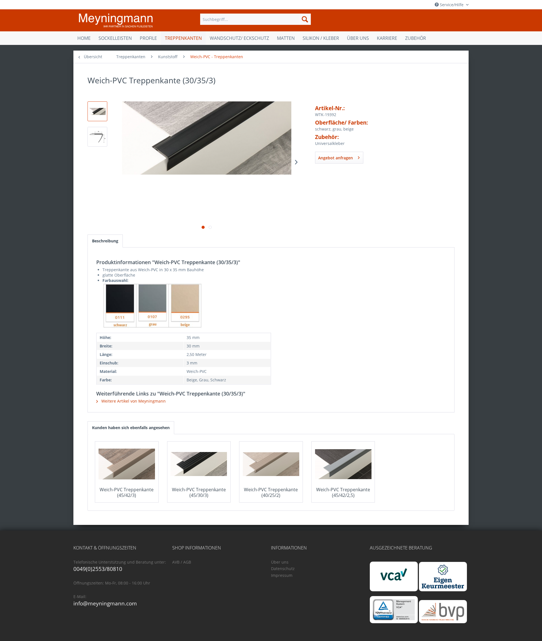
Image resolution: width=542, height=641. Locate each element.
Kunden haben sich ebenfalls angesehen (131, 427)
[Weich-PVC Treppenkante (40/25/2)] (271, 464)
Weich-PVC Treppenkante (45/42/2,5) (343, 492)
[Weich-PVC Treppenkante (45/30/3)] (199, 464)
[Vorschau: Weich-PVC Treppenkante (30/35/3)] (97, 111)
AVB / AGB (181, 562)
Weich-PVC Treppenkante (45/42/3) (127, 492)
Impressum (281, 575)
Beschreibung (105, 241)
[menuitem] (255, 19)
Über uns (280, 562)
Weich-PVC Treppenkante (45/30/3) (199, 492)
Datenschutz (283, 568)
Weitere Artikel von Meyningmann (133, 401)
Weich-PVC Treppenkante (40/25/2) (271, 492)
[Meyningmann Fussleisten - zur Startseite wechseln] (115, 21)
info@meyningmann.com (105, 603)
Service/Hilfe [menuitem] (452, 4)
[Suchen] (305, 19)
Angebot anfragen (335, 157)
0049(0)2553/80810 (97, 569)
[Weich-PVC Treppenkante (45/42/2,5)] (343, 464)
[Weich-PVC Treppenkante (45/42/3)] (127, 464)
